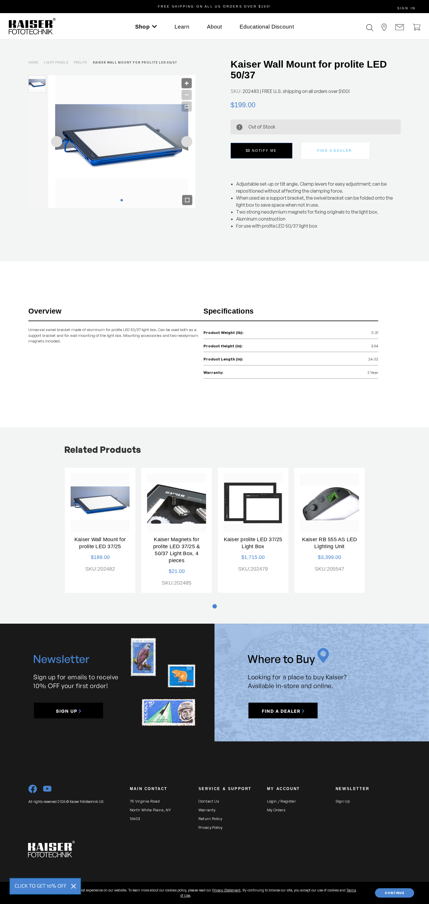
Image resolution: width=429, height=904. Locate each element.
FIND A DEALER (334, 151)
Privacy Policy (210, 827)
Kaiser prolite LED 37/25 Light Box (253, 543)
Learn (182, 27)
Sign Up (343, 801)
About (214, 27)
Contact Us (208, 801)
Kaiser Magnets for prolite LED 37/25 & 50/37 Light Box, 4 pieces (176, 550)
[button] (68, 710)
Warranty (207, 810)
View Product (100, 503)
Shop (142, 27)
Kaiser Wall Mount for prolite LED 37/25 (100, 543)
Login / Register (281, 801)
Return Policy (210, 818)
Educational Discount (267, 27)
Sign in (406, 8)
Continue (394, 893)
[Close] (73, 886)
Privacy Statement (226, 890)
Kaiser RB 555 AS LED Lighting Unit (329, 543)
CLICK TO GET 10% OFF (41, 886)
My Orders (276, 810)
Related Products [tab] (102, 449)
